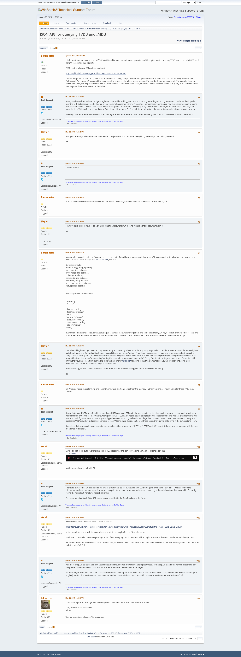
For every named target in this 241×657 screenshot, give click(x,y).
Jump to (165, 638)
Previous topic (183, 41)
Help (180, 654)
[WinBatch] (42, 116)
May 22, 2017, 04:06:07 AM (74, 598)
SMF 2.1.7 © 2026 (43, 654)
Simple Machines (55, 654)
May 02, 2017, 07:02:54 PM (74, 253)
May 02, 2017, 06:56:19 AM (74, 97)
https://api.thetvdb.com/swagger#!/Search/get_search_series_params (96, 73)
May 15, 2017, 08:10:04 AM (74, 483)
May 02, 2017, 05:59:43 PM (74, 197)
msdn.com (126, 361)
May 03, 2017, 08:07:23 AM (74, 409)
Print (199, 48)
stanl (44, 446)
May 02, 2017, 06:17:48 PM (74, 221)
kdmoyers (46, 598)
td (42, 96)
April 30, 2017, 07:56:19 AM (75, 56)
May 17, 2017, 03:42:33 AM (74, 517)
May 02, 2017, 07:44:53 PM (74, 384)
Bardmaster (47, 55)
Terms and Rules (190, 654)
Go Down (43, 48)
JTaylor (45, 131)
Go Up (41, 627)
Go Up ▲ (201, 654)
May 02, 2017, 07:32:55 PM (74, 346)
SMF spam (91, 636)
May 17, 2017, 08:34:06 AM (74, 560)
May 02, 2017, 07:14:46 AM (74, 132)
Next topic (196, 41)
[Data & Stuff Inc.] (42, 148)
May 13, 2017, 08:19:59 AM (74, 446)
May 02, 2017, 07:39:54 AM (74, 163)
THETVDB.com (102, 259)
